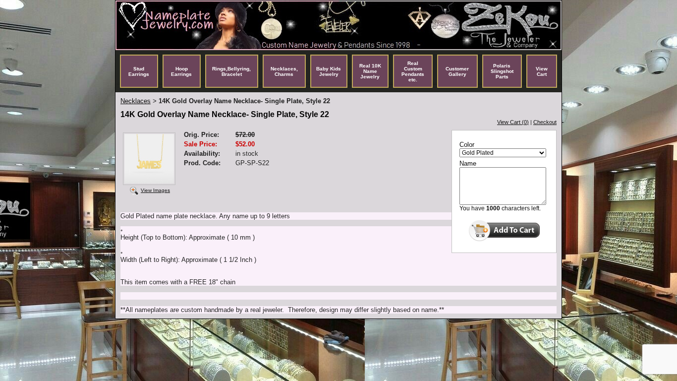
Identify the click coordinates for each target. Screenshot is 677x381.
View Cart (542, 71)
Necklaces (135, 101)
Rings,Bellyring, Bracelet (231, 71)
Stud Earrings (138, 71)
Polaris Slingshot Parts (502, 71)
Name (467, 163)
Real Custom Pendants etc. (412, 71)
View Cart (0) (513, 122)
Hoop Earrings (181, 71)
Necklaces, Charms (284, 71)
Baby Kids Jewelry (328, 71)
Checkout (545, 122)
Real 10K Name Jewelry (370, 71)
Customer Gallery (457, 71)
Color (466, 144)
